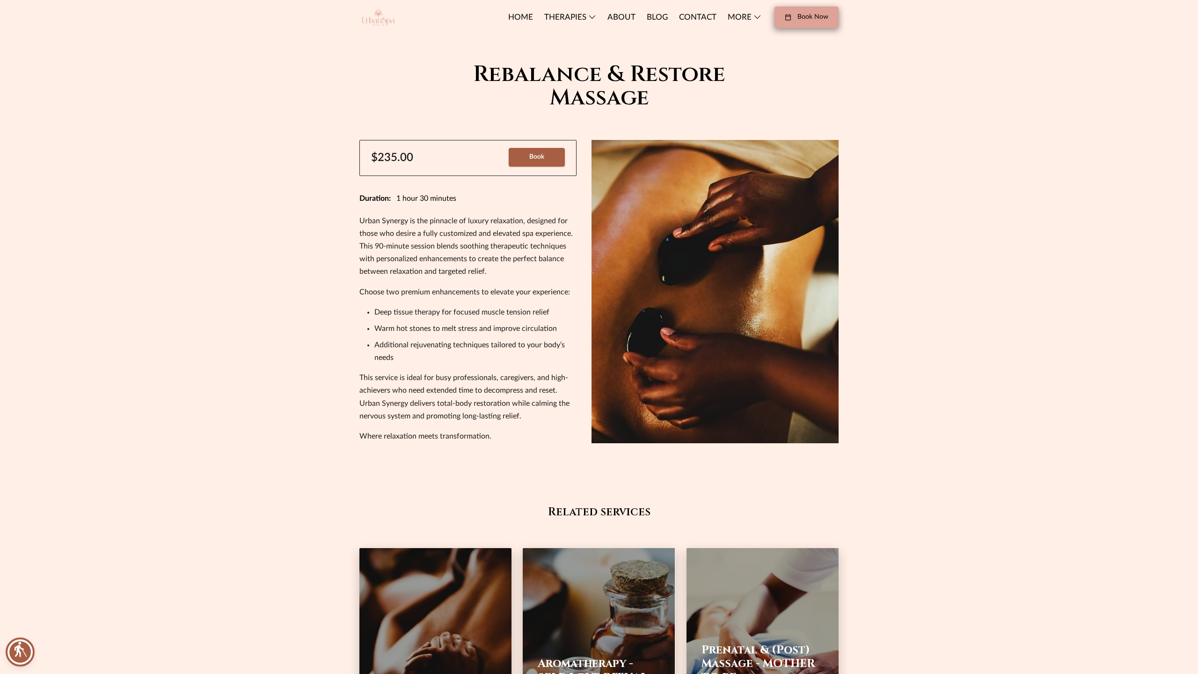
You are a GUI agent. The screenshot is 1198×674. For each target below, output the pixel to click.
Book (536, 157)
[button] (20, 652)
